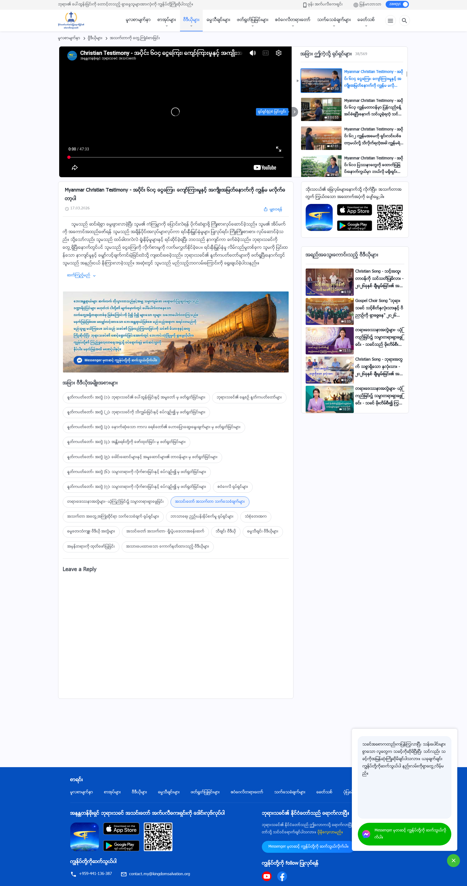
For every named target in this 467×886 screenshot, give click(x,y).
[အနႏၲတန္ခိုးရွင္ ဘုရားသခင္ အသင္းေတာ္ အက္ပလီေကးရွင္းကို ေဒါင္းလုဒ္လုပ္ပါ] (84, 837)
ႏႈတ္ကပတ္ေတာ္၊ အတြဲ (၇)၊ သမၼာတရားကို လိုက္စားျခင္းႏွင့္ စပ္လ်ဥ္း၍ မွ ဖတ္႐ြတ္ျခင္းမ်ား (136, 487)
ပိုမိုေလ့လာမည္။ (330, 832)
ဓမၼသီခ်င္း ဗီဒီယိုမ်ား (262, 531)
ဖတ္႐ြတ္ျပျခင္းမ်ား (252, 20)
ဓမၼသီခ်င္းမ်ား (218, 20)
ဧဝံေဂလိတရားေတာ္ (293, 20)
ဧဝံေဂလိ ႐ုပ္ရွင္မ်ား (233, 487)
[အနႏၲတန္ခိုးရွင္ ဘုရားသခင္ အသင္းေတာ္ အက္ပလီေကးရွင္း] (319, 217)
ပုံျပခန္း (349, 792)
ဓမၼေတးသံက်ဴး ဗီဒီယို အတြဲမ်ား (91, 531)
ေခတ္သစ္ (366, 20)
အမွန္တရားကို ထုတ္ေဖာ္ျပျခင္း (91, 546)
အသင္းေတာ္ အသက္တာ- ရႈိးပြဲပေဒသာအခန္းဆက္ (165, 531)
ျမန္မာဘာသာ (370, 4)
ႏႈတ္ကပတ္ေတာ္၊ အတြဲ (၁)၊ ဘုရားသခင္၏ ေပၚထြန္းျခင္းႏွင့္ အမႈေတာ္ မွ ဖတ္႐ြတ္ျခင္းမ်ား (136, 397)
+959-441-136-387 (95, 874)
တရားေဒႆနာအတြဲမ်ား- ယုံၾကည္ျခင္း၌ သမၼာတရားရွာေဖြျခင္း (115, 502)
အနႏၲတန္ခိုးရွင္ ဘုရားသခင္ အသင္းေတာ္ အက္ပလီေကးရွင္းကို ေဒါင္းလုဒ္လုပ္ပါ (147, 813)
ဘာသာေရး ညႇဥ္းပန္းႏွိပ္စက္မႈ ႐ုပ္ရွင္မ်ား (202, 516)
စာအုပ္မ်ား (167, 20)
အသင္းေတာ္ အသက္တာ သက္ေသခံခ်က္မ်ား (210, 502)
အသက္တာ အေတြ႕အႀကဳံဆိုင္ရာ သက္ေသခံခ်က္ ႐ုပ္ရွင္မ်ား (113, 516)
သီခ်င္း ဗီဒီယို (226, 531)
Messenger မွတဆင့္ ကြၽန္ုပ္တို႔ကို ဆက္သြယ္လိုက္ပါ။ (308, 847)
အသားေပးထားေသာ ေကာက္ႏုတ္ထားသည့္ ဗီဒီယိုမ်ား (167, 546)
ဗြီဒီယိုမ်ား (95, 38)
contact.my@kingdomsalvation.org (159, 874)
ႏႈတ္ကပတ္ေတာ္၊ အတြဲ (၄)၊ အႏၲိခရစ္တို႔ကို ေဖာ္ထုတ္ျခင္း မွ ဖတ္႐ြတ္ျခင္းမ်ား (126, 442)
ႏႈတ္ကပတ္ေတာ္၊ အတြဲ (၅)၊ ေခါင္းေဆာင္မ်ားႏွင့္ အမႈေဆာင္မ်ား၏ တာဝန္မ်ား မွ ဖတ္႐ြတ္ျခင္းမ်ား (142, 457)
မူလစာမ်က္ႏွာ (138, 20)
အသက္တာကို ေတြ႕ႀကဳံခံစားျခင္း (135, 38)
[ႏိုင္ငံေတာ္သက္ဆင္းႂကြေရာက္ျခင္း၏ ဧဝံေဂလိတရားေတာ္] (73, 20)
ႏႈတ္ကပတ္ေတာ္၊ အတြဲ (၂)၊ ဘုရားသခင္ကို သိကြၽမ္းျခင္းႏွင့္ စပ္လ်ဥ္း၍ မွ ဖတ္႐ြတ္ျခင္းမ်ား (136, 412)
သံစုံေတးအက (256, 516)
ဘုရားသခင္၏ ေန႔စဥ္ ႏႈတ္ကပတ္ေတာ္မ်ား (249, 397)
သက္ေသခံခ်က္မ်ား (334, 20)
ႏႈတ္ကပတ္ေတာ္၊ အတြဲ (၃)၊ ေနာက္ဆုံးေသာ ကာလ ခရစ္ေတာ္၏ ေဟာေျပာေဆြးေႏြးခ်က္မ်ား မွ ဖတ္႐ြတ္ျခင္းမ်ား (154, 427)
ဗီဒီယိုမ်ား (191, 20)
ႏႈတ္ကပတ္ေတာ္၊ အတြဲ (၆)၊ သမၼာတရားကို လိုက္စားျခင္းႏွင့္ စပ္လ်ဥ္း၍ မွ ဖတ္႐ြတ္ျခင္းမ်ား (136, 472)
